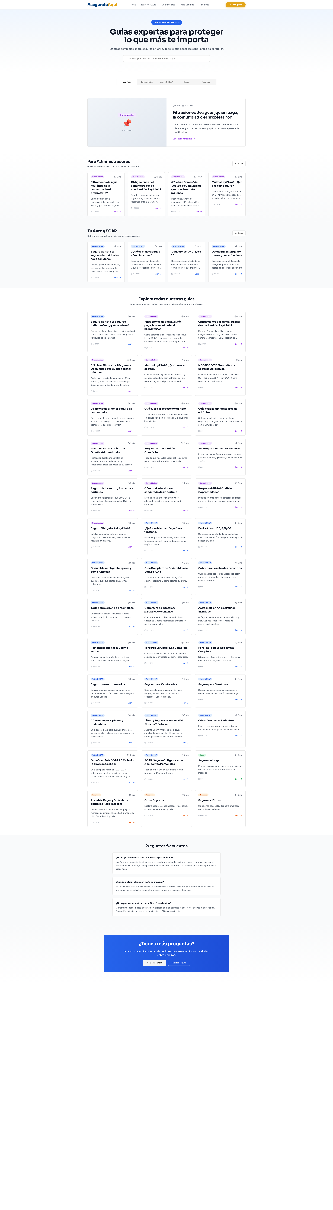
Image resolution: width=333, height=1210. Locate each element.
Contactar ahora (154, 963)
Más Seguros (187, 4)
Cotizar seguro (179, 963)
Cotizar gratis (235, 5)
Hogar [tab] (186, 82)
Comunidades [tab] (146, 82)
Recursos (204, 4)
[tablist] (166, 82)
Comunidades (168, 4)
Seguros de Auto (147, 4)
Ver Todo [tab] (127, 82)
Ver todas (239, 163)
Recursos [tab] (206, 82)
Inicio (133, 4)
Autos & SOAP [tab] (166, 82)
